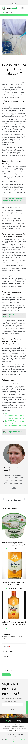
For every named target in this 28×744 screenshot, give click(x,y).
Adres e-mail (6, 646)
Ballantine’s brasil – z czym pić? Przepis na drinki (14, 583)
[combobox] (14, 12)
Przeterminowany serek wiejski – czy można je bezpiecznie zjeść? (14, 544)
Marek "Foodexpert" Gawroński (11, 469)
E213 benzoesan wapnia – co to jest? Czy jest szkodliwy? (14, 419)
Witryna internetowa (8, 651)
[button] (22, 8)
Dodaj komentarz (7, 656)
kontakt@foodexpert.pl (12, 740)
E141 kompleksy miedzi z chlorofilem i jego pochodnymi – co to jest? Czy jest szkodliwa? (15, 415)
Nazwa (5, 642)
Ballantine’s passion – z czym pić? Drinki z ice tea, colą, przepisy (14, 623)
